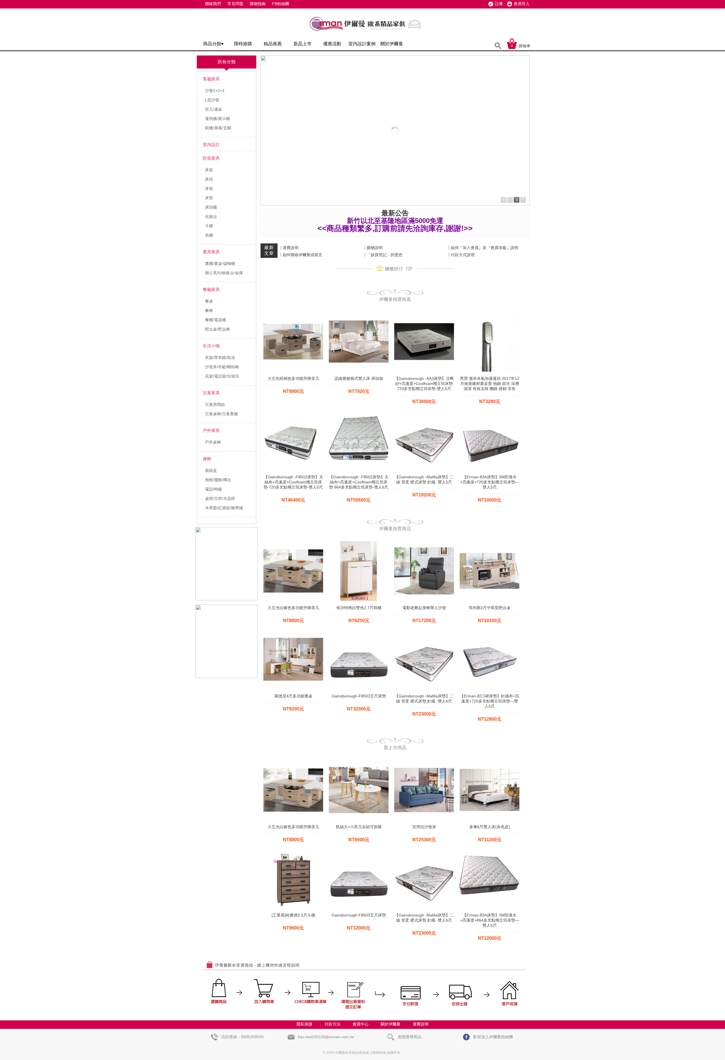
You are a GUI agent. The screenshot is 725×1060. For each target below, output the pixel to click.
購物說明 (375, 247)
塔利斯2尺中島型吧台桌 (490, 607)
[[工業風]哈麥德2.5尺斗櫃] (293, 850)
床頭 (209, 179)
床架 (209, 170)
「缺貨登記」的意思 (384, 254)
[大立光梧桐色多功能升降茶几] (293, 314)
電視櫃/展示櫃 (217, 118)
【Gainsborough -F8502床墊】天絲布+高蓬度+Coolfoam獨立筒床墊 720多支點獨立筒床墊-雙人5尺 (293, 482)
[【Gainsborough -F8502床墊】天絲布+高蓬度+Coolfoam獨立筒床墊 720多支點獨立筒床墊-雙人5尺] (293, 412)
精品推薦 (273, 43)
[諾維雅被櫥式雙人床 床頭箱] (359, 314)
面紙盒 (211, 470)
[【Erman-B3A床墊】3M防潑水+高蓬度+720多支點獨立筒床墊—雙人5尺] (489, 412)
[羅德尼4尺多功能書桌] (293, 631)
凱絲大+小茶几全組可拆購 (359, 827)
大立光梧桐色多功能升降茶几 (293, 378)
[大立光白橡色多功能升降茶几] (293, 543)
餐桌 (209, 301)
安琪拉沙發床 (424, 827)
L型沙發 (212, 100)
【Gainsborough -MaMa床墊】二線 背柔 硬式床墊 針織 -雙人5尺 (424, 479)
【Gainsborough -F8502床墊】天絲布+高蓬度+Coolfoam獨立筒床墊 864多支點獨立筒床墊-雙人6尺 (359, 482)
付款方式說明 (463, 254)
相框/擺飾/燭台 (218, 479)
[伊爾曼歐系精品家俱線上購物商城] (367, 33)
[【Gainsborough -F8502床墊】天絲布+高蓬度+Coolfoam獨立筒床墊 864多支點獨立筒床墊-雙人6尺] (359, 412)
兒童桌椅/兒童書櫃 (221, 414)
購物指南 (258, 3)
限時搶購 (243, 43)
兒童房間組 (215, 404)
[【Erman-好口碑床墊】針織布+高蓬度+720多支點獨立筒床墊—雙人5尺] (489, 631)
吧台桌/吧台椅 (217, 329)
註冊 (499, 3)
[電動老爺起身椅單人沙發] (424, 543)
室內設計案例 (362, 43)
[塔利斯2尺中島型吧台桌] (489, 543)
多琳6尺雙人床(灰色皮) (489, 827)
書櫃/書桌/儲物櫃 (220, 263)
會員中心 (360, 1024)
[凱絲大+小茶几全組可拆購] (359, 762)
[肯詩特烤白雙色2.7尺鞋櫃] (359, 543)
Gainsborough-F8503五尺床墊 (359, 696)
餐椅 (209, 310)
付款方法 (332, 1024)
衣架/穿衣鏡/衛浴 (220, 357)
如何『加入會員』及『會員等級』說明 (484, 247)
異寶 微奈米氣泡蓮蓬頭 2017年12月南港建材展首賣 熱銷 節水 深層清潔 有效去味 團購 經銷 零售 (489, 383)
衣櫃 (209, 235)
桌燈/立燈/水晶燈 (220, 498)
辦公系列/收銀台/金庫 (224, 273)
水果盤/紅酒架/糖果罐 (224, 508)
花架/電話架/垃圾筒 (222, 376)
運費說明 (290, 247)
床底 (209, 188)
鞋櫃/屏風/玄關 (218, 128)
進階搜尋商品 (408, 1037)
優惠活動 (332, 43)
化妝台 (211, 216)
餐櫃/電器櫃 (215, 320)
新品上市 (302, 43)
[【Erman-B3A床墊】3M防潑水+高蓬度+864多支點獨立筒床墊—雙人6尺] (489, 850)
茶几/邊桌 (213, 109)
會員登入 (522, 3)
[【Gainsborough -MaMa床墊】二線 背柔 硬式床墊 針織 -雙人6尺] (424, 631)
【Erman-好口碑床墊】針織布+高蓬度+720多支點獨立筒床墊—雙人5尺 (489, 701)
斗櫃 (209, 226)
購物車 (520, 46)
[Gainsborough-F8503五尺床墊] (359, 631)
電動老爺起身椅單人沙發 (424, 607)
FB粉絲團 (280, 3)
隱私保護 (304, 1024)
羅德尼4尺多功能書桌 (293, 696)
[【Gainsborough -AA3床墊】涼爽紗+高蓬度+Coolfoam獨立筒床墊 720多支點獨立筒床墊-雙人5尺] (424, 314)
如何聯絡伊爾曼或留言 (302, 254)
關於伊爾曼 (391, 43)
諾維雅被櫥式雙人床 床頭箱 (358, 378)
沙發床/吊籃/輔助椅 (222, 367)
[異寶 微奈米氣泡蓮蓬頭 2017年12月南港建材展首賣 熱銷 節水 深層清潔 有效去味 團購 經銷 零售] (489, 314)
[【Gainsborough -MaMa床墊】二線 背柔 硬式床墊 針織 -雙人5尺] (424, 412)
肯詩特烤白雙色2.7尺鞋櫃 (358, 607)
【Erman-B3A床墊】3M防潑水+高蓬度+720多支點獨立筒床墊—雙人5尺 (489, 482)
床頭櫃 (211, 207)
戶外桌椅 (213, 442)
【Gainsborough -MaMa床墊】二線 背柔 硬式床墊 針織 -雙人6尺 (424, 698)
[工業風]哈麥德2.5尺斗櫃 (293, 915)
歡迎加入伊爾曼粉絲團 (492, 1037)
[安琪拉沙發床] (424, 762)
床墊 (209, 198)
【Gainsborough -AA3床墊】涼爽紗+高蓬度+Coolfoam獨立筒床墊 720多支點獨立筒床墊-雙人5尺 (424, 383)
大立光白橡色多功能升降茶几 (293, 607)
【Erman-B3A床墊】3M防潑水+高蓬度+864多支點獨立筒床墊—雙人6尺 (489, 920)
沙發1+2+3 (214, 90)
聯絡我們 (213, 3)
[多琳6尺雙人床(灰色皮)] (489, 762)
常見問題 (235, 3)
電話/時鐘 (213, 489)
